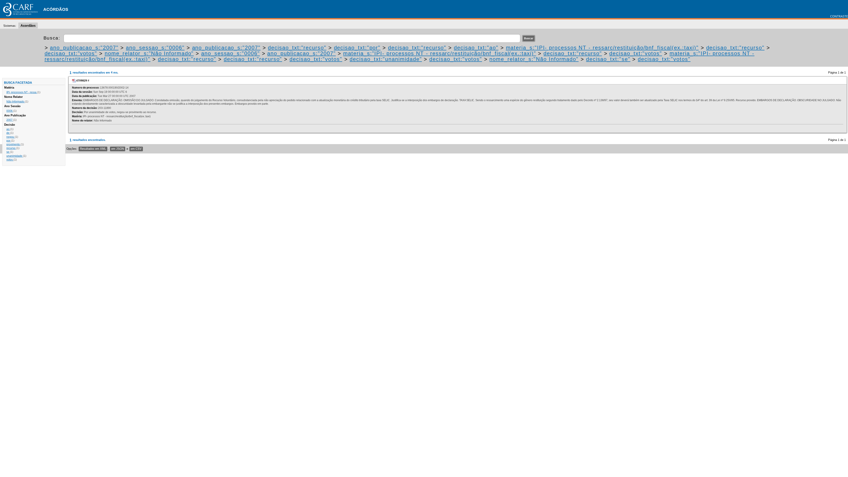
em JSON (117, 148)
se (8, 151)
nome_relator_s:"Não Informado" (149, 53)
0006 (9, 110)
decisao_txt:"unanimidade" (386, 59)
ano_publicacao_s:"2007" (84, 48)
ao (8, 129)
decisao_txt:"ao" (476, 48)
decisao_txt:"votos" (71, 53)
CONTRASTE (839, 16)
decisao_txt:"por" (357, 48)
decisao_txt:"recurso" (297, 48)
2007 (9, 119)
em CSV (136, 148)
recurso (11, 148)
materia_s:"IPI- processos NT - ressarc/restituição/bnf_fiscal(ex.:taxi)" (602, 48)
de (8, 132)
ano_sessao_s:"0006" (155, 48)
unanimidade (14, 155)
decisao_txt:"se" (608, 59)
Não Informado (15, 101)
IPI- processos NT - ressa (21, 92)
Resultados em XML (93, 148)
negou (10, 136)
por (8, 140)
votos (9, 159)
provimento (13, 144)
